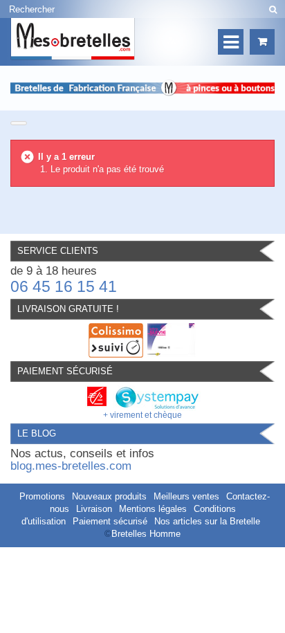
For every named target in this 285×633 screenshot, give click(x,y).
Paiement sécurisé (110, 521)
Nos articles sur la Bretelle (207, 521)
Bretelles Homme (146, 534)
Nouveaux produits (109, 496)
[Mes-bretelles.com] (72, 39)
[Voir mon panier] (262, 42)
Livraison (94, 509)
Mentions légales (153, 509)
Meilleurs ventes (186, 496)
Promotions (42, 496)
